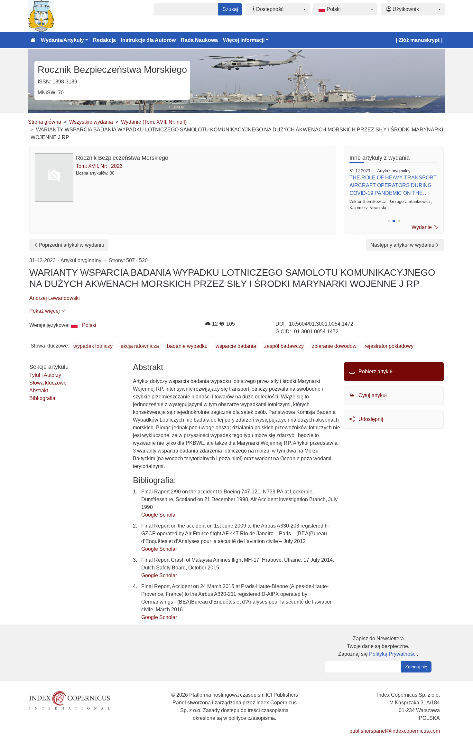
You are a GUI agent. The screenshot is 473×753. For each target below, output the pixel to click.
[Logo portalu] (60, 16)
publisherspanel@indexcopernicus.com (394, 731)
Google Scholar (159, 515)
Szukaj (230, 9)
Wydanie (422, 227)
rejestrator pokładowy (389, 346)
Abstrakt (38, 390)
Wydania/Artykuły (62, 40)
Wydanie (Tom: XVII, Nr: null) (154, 122)
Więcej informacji (243, 40)
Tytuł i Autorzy (45, 375)
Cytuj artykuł (372, 395)
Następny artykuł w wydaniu (402, 245)
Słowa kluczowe (48, 383)
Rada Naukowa (199, 40)
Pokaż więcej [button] (45, 311)
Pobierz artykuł (375, 371)
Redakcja (104, 40)
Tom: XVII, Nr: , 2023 (99, 166)
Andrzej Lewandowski (54, 298)
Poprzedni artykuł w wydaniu (71, 245)
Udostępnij (370, 419)
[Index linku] (69, 699)
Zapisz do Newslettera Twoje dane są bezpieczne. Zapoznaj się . (378, 646)
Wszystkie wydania (91, 122)
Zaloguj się (416, 666)
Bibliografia (42, 398)
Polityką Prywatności (393, 654)
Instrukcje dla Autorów (148, 40)
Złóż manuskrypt (419, 40)
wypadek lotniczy (93, 346)
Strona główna (44, 122)
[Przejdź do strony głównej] (33, 40)
